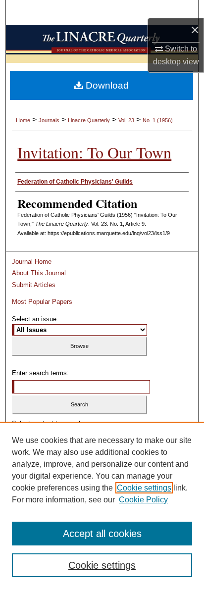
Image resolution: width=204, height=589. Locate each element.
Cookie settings (144, 488)
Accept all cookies (102, 533)
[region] (102, 505)
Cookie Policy (143, 499)
